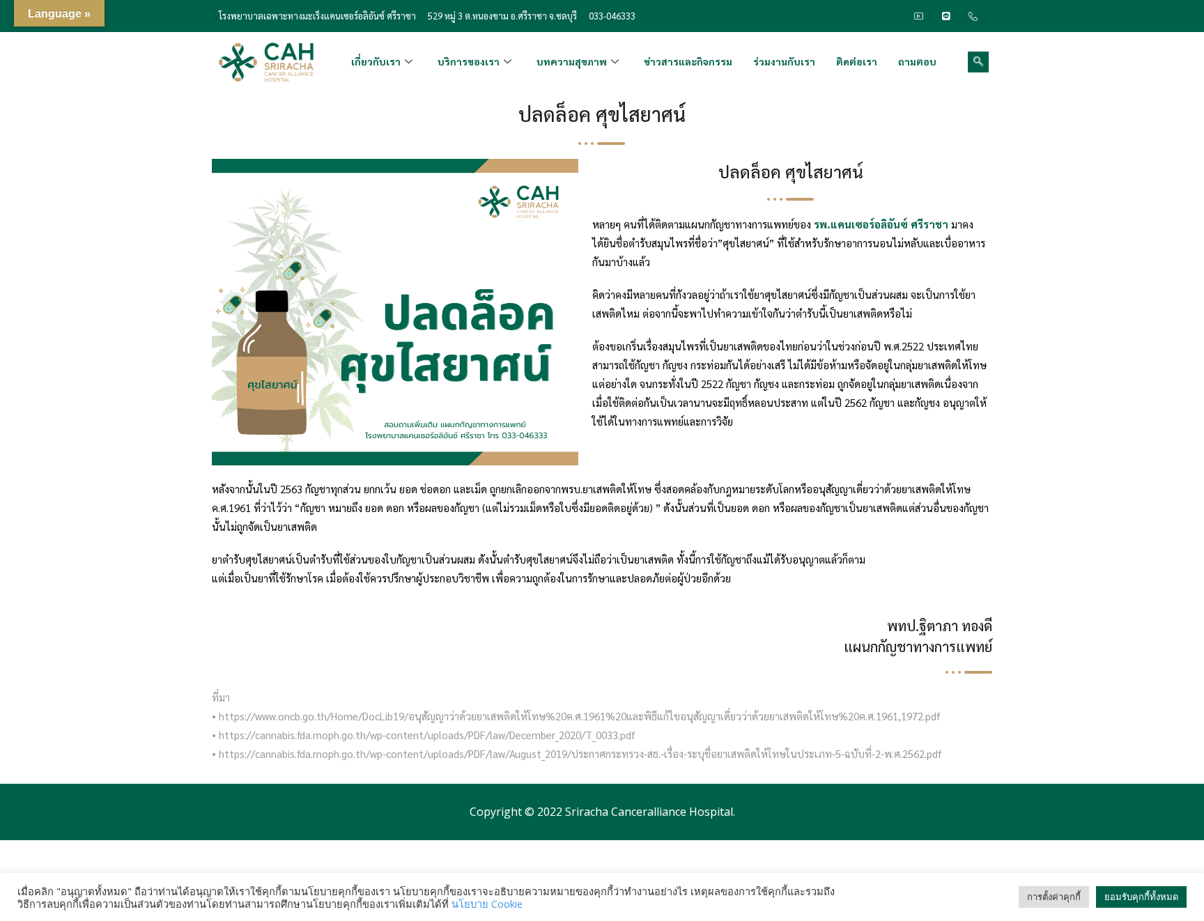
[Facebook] (891, 16)
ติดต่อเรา (856, 61)
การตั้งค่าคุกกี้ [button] (1054, 896)
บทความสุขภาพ (572, 61)
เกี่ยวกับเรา (376, 61)
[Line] (946, 16)
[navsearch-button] (978, 62)
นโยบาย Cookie (487, 904)
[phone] (973, 16)
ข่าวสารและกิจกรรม (688, 61)
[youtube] (919, 16)
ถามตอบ (917, 61)
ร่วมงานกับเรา (784, 61)
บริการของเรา (469, 61)
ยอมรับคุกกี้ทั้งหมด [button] (1141, 896)
